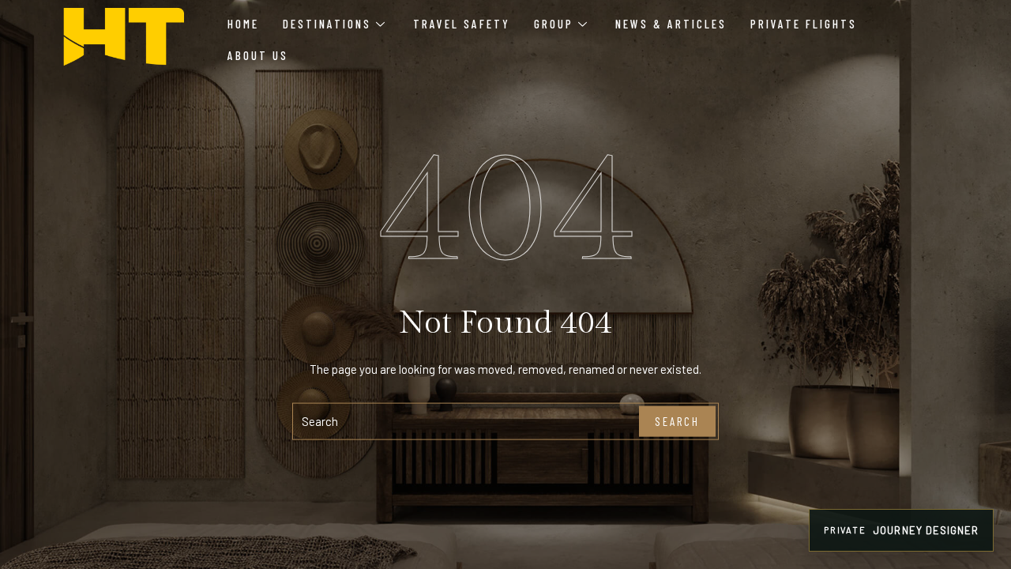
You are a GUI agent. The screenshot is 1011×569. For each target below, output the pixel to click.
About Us (257, 55)
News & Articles (671, 24)
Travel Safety (461, 24)
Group (553, 24)
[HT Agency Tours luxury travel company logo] (123, 37)
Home (243, 24)
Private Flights (803, 24)
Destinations (327, 24)
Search (677, 421)
